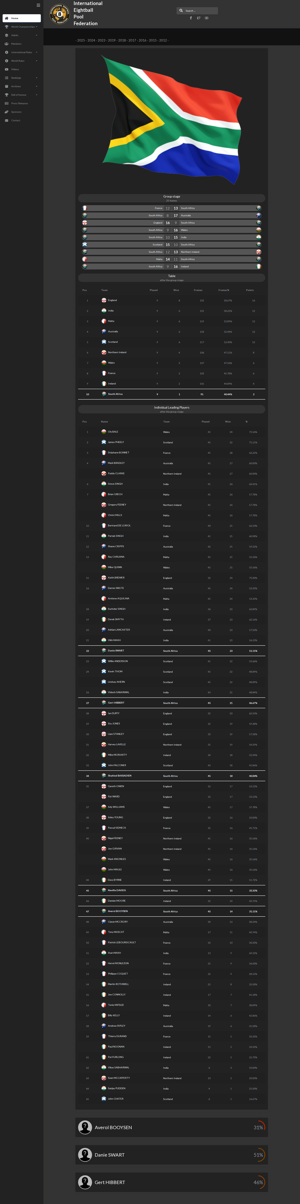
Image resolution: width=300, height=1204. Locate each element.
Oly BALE (113, 431)
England (158, 222)
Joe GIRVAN (115, 848)
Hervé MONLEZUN (118, 963)
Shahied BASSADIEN (119, 775)
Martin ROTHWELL (118, 984)
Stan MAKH (114, 952)
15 (176, 237)
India (183, 237)
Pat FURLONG (116, 1056)
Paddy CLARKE (116, 473)
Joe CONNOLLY (117, 994)
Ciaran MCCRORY (118, 921)
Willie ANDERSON (118, 660)
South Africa (188, 208)
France (158, 208)
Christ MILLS (115, 514)
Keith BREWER (116, 577)
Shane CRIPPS (116, 546)
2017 (132, 40)
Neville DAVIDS (117, 890)
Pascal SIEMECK (117, 827)
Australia (186, 215)
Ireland (185, 266)
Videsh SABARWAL (118, 692)
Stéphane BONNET (118, 452)
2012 (163, 40)
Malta (159, 259)
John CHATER (115, 1098)
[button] (191, 17)
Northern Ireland (190, 251)
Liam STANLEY (116, 733)
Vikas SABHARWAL (118, 1067)
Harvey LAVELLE (117, 744)
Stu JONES (114, 723)
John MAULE (115, 869)
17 (176, 215)
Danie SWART (116, 650)
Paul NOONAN (116, 1046)
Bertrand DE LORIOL (119, 525)
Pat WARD (114, 796)
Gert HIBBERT (116, 702)
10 (168, 237)
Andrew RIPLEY (116, 1025)
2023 (101, 40)
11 (176, 259)
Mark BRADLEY (116, 462)
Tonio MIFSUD (116, 1004)
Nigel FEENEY (115, 838)
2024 (91, 40)
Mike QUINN (115, 567)
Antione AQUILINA (118, 598)
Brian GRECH (115, 494)
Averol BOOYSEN (118, 911)
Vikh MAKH (114, 639)
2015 (153, 40)
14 (168, 259)
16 (168, 223)
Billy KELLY (114, 1015)
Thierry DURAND (117, 1036)
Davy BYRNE (115, 879)
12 (168, 208)
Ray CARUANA (116, 556)
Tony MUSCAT (116, 931)
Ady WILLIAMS (116, 806)
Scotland (157, 244)
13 (176, 208)
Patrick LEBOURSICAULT (122, 942)
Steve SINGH (115, 483)
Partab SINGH (115, 535)
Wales (184, 229)
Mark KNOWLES (117, 858)
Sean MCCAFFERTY (119, 1077)
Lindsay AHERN (116, 681)
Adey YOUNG (115, 817)
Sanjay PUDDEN (116, 1088)
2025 (81, 40)
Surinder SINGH (116, 608)
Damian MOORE (117, 900)
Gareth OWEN (116, 785)
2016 (142, 40)
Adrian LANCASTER (119, 629)
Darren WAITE (116, 587)
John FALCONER (117, 764)
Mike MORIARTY (117, 754)
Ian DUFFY (113, 713)
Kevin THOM (115, 671)
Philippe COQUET (118, 973)
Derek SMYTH (116, 619)
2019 (112, 40)
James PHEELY (116, 442)
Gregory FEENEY (117, 504)
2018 (122, 40)
